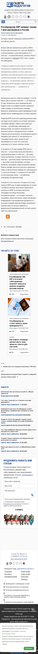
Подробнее (24, 294)
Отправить (19, 510)
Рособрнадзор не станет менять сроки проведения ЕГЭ (18, 323)
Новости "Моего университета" (10, 404)
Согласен (29, 648)
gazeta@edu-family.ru (25, 569)
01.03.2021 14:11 (4, 35)
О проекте (8, 571)
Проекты (24, 579)
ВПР (5, 226)
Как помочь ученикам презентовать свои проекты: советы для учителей (18, 343)
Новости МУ (25, 571)
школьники (18, 226)
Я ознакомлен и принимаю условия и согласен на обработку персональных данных (16, 503)
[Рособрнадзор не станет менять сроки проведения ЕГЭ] (19, 315)
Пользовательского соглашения (12, 503)
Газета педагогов (14, 291)
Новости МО (25, 574)
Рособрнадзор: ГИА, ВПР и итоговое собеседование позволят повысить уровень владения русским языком (17, 282)
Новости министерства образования (12, 33)
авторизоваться (7, 241)
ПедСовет (11, 337)
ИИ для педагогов (6, 396)
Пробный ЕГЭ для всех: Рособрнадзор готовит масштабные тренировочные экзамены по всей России (17, 410)
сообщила (15, 58)
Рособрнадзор (11, 226)
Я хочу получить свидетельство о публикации (17, 499)
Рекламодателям (10, 577)
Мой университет (14, 328)
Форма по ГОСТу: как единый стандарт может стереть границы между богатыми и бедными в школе (17, 421)
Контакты (7, 574)
